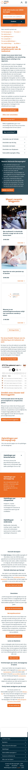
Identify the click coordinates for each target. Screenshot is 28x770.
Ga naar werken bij (14, 705)
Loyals (18, 767)
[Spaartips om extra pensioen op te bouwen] (14, 257)
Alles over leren (14, 658)
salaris (19, 670)
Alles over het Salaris (7, 759)
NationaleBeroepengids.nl (9, 752)
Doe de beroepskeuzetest (14, 636)
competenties (22, 676)
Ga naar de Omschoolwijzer (14, 608)
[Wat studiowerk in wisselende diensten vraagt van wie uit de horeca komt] (14, 217)
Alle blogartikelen (14, 330)
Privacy (22, 765)
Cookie (7, 765)
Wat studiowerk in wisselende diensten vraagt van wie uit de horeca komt (13, 233)
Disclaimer (14, 765)
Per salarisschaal (5, 34)
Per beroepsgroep (6, 32)
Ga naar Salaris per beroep (14, 585)
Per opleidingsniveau (7, 36)
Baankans (4, 742)
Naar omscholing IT (9, 132)
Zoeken (13, 21)
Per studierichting (6, 43)
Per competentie (5, 39)
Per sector (17, 32)
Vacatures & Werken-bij (8, 756)
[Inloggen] (21, 2)
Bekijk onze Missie (8, 190)
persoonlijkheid (17, 674)
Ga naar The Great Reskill (9, 359)
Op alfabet (17, 43)
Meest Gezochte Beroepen (9, 745)
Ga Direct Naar (6, 739)
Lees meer (20, 243)
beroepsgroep (7, 672)
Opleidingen (5, 749)
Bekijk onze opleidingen (9, 110)
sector (23, 670)
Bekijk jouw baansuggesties (10, 419)
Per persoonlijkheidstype (8, 41)
